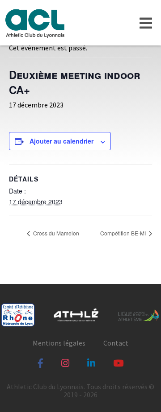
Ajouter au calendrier (61, 140)
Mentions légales (59, 342)
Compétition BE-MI (123, 233)
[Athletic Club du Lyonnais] (34, 22)
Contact (115, 342)
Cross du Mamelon (55, 233)
